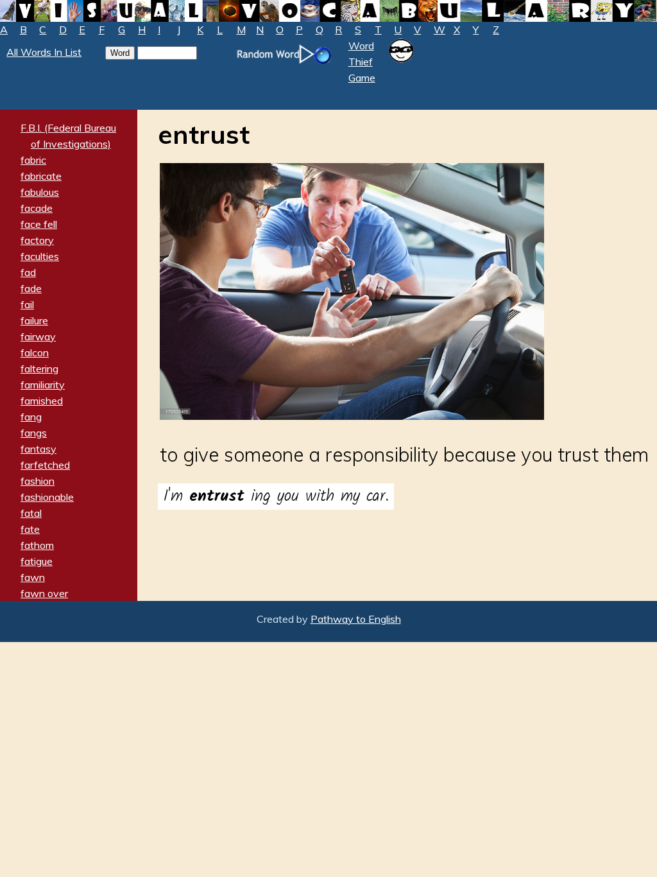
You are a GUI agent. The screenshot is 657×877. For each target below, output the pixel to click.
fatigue (37, 561)
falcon (35, 352)
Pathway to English (356, 618)
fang (31, 416)
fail (27, 304)
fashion (38, 480)
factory (37, 240)
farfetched (45, 464)
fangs (34, 432)
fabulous (40, 192)
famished (42, 400)
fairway (38, 336)
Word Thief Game (361, 61)
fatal (31, 513)
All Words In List (43, 52)
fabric (33, 159)
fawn (33, 577)
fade (31, 288)
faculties (40, 256)
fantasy (38, 448)
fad (28, 272)
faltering (39, 368)
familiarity (43, 384)
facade (37, 208)
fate (30, 529)
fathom (37, 545)
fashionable (47, 497)
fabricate (41, 175)
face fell (39, 224)
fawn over (44, 593)
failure (34, 320)
